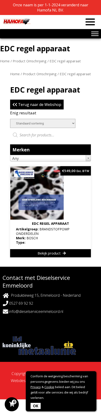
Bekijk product (50, 253)
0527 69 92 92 (20, 303)
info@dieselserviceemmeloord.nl (35, 311)
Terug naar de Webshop (39, 104)
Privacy (36, 387)
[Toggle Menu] (95, 33)
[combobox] (50, 158)
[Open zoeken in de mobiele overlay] (50, 135)
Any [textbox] (15, 158)
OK (35, 406)
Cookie (49, 387)
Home (5, 61)
